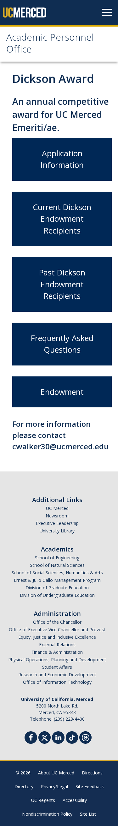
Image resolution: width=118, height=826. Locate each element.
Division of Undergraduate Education (57, 595)
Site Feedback (90, 786)
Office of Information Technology (57, 682)
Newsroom (57, 516)
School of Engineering (57, 558)
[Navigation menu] (107, 12)
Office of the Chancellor (57, 622)
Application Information (62, 159)
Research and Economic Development (57, 674)
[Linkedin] (58, 738)
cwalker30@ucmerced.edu (60, 446)
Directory (23, 786)
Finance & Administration (57, 652)
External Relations (57, 644)
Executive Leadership (57, 523)
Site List (88, 814)
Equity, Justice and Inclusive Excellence (57, 637)
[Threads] (85, 737)
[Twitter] (44, 737)
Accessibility (75, 800)
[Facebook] (31, 738)
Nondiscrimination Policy (47, 814)
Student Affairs (57, 667)
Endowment (62, 391)
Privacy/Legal (54, 786)
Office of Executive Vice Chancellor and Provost (57, 629)
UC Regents (43, 800)
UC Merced (57, 508)
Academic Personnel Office (50, 44)
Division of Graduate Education (57, 588)
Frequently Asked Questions (62, 344)
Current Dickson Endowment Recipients (62, 219)
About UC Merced (56, 773)
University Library (57, 531)
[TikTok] (72, 737)
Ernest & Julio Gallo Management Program (57, 580)
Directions (92, 773)
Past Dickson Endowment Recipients (62, 284)
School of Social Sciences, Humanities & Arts (57, 573)
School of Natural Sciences (57, 565)
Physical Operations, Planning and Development (57, 659)
